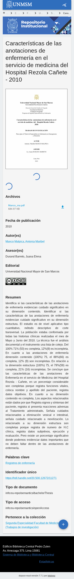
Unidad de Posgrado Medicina (41, 13)
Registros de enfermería (20, 463)
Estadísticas (46, 561)
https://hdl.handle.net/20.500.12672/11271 (31, 478)
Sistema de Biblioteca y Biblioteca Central (28, 554)
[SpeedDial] (63, 524)
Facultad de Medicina (29, 13)
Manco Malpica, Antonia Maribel (25, 241)
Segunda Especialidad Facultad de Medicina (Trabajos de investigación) (53, 13)
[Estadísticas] (64, 5)
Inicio (7, 13)
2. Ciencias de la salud (17, 13)
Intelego (51, 576)
